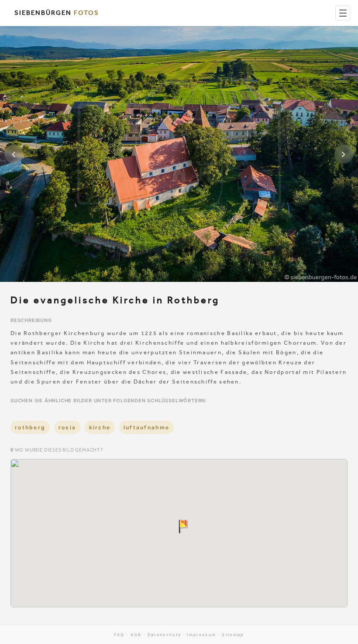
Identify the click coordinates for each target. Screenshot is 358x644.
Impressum (201, 634)
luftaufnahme (147, 427)
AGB (136, 634)
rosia (67, 427)
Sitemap (233, 634)
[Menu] (342, 13)
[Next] (344, 154)
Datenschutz (164, 634)
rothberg (30, 427)
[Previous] (14, 154)
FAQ (119, 634)
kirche (100, 427)
